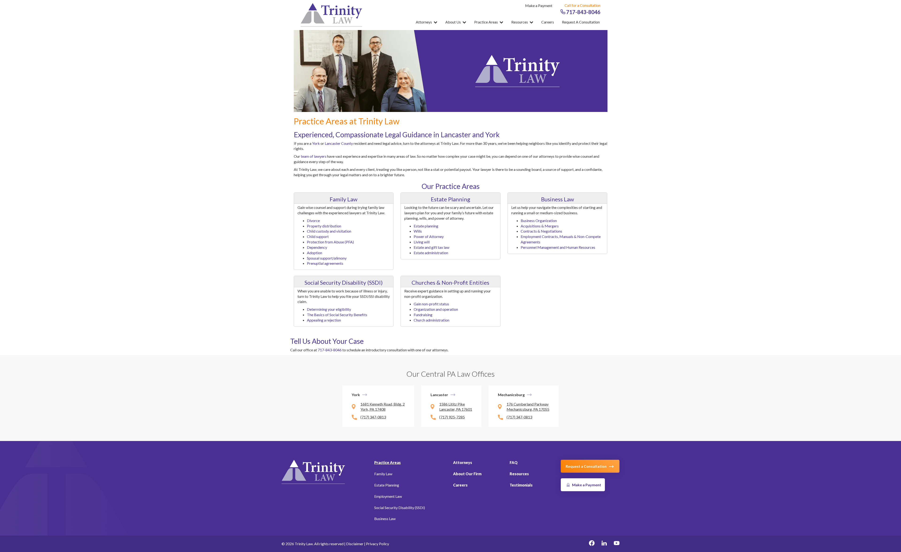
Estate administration (431, 252)
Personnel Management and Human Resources (558, 247)
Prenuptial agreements (325, 263)
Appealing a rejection (324, 320)
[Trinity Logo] (333, 15)
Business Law (557, 199)
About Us (453, 22)
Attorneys (424, 22)
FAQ (514, 462)
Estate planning (426, 226)
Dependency (317, 247)
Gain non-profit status (431, 304)
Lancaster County (339, 143)
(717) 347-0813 (373, 417)
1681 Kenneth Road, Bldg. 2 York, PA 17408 (382, 407)
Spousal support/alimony (327, 258)
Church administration (431, 320)
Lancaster (439, 394)
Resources (520, 22)
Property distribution (324, 226)
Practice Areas (486, 22)
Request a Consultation (581, 22)
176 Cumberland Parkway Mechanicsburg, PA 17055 (528, 407)
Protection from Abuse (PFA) (330, 242)
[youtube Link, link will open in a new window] (616, 543)
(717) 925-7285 (452, 417)
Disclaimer (354, 543)
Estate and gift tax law (431, 247)
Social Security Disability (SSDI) (344, 282)
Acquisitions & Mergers (540, 226)
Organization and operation (436, 309)
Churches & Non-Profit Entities (450, 282)
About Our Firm (467, 474)
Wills (418, 231)
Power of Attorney (429, 236)
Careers (547, 22)
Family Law (343, 199)
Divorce (313, 220)
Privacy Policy (377, 543)
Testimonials (521, 485)
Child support (318, 236)
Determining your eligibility (329, 309)
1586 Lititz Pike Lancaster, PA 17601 (455, 407)
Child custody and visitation (329, 231)
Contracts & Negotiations (541, 231)
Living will (422, 242)
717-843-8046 (582, 12)
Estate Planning (450, 199)
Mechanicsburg (511, 394)
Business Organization (539, 220)
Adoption (314, 252)
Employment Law (388, 496)
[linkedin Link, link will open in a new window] (604, 543)
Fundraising (423, 314)
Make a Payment (538, 5)
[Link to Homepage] (313, 471)
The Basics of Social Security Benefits (337, 314)
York (316, 143)
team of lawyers (313, 156)
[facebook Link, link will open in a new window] (592, 543)
